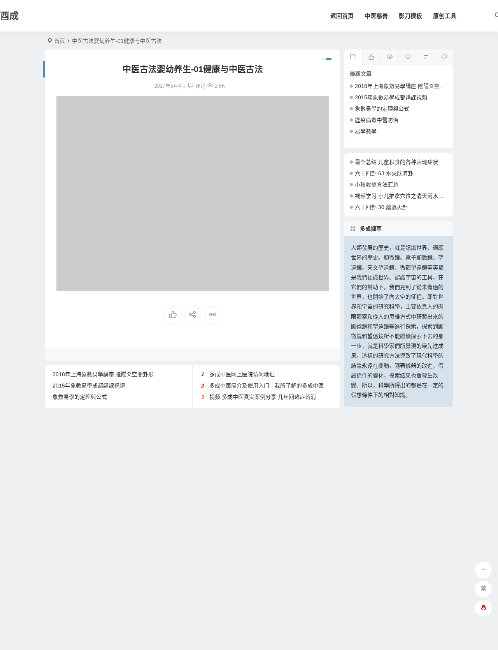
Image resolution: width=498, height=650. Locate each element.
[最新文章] (353, 57)
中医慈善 (376, 15)
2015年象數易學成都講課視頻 (89, 385)
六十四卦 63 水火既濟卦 (384, 173)
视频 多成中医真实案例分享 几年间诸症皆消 (262, 397)
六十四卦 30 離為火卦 (381, 207)
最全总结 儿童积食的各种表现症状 (396, 162)
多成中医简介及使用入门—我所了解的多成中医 (266, 385)
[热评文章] (407, 57)
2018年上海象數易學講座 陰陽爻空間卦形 (103, 374)
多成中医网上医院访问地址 (242, 374)
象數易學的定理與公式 (80, 397)
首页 (59, 41)
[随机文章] (426, 57)
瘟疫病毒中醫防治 (376, 120)
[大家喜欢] (371, 57)
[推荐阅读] (444, 57)
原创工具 (444, 15)
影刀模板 (410, 15)
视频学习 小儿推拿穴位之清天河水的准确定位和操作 (418, 196)
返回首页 (342, 15)
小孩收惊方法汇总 (376, 184)
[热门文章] (390, 57)
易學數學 (366, 131)
